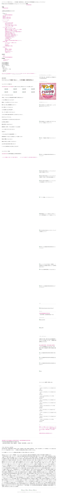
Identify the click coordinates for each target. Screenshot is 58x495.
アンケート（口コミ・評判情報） (11, 454)
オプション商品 (7, 39)
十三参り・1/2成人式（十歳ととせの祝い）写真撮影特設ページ (33, 470)
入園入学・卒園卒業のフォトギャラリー (41, 464)
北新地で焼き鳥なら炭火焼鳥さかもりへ (45, 433)
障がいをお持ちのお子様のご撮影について (38, 469)
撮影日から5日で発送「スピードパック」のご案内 (13, 29)
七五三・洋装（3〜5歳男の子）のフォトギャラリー (21, 462)
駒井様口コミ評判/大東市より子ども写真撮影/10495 (48, 416)
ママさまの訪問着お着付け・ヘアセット (21, 481)
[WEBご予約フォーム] (47, 354)
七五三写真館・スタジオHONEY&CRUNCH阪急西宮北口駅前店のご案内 (32, 466)
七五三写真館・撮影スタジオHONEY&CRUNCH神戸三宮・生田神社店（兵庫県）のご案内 (26, 478)
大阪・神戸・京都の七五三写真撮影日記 (28, 73)
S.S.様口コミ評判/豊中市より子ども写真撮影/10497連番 (48, 413)
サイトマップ (46, 470)
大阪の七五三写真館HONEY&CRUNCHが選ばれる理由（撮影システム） (29, 456)
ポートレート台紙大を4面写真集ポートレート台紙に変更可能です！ (35, 475)
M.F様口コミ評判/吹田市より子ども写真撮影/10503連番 (48, 392)
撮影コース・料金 (5, 457)
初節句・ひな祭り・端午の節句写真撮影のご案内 (28, 473)
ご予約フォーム (7, 52)
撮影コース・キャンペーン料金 (10, 28)
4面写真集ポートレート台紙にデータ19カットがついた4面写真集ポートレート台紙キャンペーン (35, 477)
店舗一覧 (5, 13)
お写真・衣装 (5, 41)
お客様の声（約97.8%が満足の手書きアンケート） (13, 40)
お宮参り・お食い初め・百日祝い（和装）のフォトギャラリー (41, 462)
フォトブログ (7, 43)
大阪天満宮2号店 (4, 153)
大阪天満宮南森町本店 (8, 14)
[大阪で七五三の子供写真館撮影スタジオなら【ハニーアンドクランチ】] (14, 3)
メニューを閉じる (5, 62)
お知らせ (3, 454)
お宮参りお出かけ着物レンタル (10, 33)
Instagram (6, 44)
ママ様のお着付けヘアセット (10, 37)
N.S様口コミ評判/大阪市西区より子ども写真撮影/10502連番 (47, 396)
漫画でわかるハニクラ (8, 23)
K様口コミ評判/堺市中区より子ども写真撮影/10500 (48, 402)
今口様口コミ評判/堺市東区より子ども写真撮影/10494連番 (47, 420)
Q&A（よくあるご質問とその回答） (32, 457)
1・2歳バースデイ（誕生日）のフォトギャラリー (25, 464)
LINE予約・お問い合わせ (7, 17)
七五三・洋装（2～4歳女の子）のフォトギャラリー (39, 461)
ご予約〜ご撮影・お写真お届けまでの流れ (49, 456)
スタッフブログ (19, 454)
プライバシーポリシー (18, 470)
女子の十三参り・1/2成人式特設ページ (11, 34)
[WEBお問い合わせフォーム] (47, 358)
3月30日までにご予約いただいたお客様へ (12, 486)
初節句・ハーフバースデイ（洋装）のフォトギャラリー (36, 474)
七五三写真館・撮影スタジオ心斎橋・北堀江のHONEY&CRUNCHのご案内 (22, 458)
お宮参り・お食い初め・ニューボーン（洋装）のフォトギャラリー (15, 474)
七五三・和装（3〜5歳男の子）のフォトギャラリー (21, 461)
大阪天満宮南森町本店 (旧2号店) (44, 313)
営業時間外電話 (32, 483)
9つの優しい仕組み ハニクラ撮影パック (22, 479)
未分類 (38, 454)
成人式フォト (5, 60)
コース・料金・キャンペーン (7, 27)
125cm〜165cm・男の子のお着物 (42, 473)
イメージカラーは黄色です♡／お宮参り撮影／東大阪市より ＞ (28, 157)
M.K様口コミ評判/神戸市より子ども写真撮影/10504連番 (48, 389)
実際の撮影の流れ (11, 470)
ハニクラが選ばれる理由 (9, 22)
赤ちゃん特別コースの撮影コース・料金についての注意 (39, 479)
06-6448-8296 (28, 4)
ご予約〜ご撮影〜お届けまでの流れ (11, 25)
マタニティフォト (6, 59)
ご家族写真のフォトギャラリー (12, 465)
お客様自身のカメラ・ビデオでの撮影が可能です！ (13, 31)
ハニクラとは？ (5, 21)
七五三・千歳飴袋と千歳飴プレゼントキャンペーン (14, 475)
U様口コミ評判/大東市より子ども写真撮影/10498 (47, 409)
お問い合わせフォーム (8, 51)
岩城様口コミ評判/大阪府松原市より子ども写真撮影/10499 (47, 406)
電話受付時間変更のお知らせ (24, 483)
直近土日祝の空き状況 (39, 483)
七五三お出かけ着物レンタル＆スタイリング (25, 465)
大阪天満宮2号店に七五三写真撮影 (7, 86)
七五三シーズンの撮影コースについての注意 (40, 482)
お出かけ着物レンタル (13, 457)
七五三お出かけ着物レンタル (10, 32)
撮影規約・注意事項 (8, 49)
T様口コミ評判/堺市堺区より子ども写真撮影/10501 (48, 399)
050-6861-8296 (5, 8)
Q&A (6, 48)
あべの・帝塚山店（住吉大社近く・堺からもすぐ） (13, 460)
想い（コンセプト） (8, 50)
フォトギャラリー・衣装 (9, 26)
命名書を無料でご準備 (8, 45)
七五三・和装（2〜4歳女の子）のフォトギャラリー (40, 460)
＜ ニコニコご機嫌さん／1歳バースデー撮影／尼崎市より (10, 157)
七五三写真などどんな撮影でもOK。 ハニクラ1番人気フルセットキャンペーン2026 (18, 482)
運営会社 (45, 483)
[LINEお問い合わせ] (47, 366)
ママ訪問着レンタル (8, 38)
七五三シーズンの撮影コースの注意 (11, 30)
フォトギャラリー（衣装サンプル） (11, 42)
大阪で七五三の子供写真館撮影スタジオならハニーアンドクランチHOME (12, 73)
